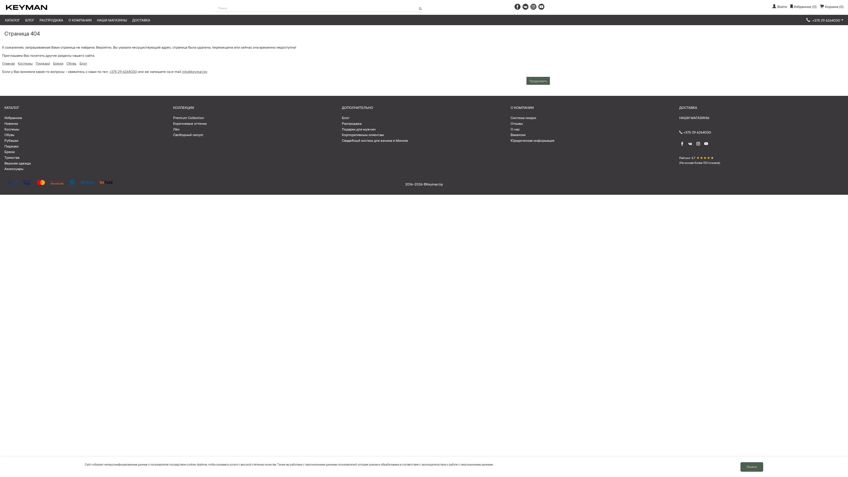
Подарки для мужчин (359, 129)
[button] (824, 20)
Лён (176, 129)
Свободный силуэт (188, 134)
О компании (80, 20)
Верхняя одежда (17, 163)
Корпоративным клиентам (363, 134)
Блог (29, 20)
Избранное (13, 117)
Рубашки (11, 140)
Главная (8, 63)
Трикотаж (12, 157)
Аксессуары (13, 168)
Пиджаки (43, 63)
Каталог (12, 20)
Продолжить (538, 81)
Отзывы (517, 123)
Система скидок (523, 117)
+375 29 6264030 (123, 71)
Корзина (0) (834, 6)
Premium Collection (188, 117)
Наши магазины (112, 20)
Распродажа (51, 20)
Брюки (58, 63)
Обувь (71, 63)
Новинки (11, 123)
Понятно (752, 466)
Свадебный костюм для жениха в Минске (375, 140)
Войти (782, 6)
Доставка (141, 20)
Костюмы (25, 63)
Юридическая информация (532, 140)
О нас (515, 129)
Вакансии (518, 134)
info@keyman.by (194, 71)
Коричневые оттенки (190, 123)
